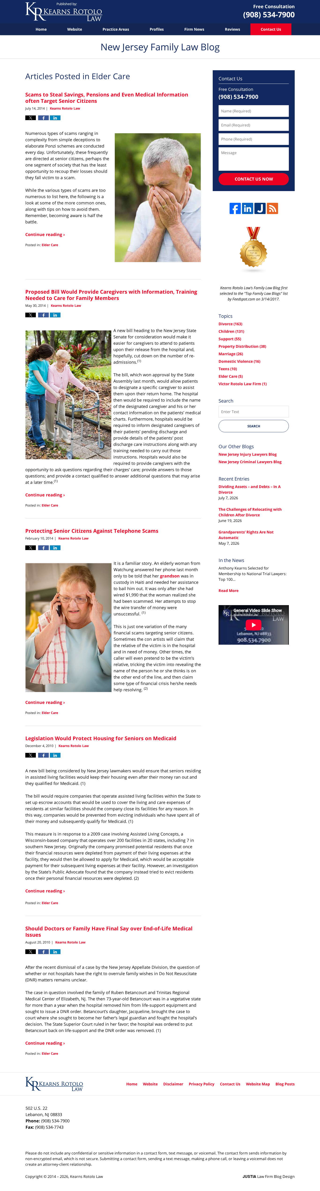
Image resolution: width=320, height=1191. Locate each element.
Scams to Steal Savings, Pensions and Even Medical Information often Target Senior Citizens (106, 97)
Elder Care (50, 245)
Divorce (230, 323)
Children (231, 331)
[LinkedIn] (247, 208)
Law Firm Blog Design (269, 1176)
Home (41, 29)
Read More (228, 590)
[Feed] (272, 208)
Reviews (232, 29)
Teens (228, 368)
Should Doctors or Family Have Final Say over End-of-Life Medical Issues (109, 931)
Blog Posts (285, 1084)
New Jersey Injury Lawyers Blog (248, 454)
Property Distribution (242, 346)
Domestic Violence (239, 361)
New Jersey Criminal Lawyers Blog (250, 461)
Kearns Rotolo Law (86, 1176)
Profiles (157, 29)
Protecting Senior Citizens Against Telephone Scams (91, 530)
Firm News (194, 29)
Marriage (231, 353)
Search (253, 426)
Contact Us (271, 29)
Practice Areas (116, 29)
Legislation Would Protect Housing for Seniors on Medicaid (100, 738)
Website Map (258, 1084)
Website (74, 29)
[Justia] (260, 208)
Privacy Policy (201, 1084)
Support (230, 338)
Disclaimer (173, 1084)
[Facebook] (235, 208)
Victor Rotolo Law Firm (243, 383)
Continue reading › (45, 234)
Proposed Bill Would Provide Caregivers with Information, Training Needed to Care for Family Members (111, 294)
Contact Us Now (254, 179)
